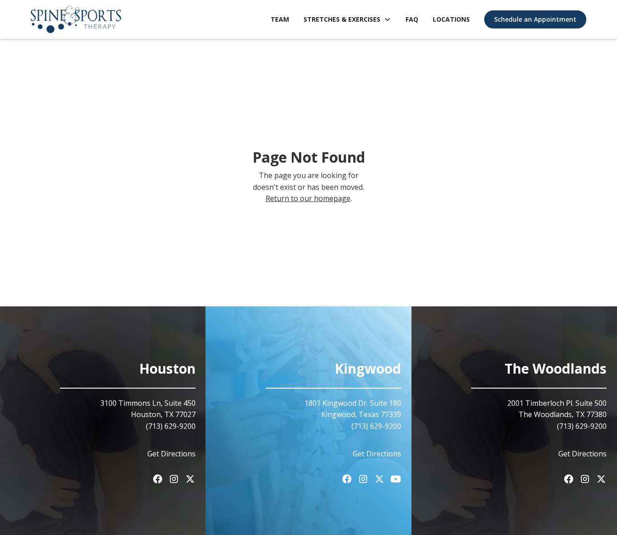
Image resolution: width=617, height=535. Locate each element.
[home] (76, 19)
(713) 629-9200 (376, 426)
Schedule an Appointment (535, 19)
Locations (451, 19)
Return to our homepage (308, 198)
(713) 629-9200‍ (171, 426)
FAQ (412, 19)
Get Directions (171, 454)
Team (280, 19)
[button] (347, 19)
